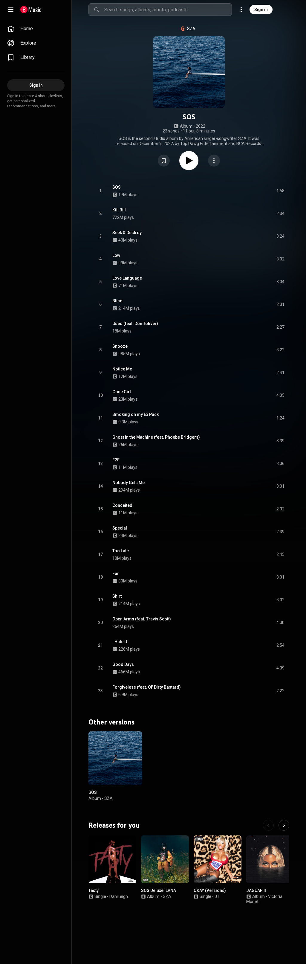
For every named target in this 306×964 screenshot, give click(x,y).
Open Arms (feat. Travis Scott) (141, 619)
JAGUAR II (256, 890)
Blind (117, 300)
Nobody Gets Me (128, 482)
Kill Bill (119, 210)
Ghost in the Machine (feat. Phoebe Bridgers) (156, 437)
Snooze (120, 346)
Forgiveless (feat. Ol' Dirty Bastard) (146, 687)
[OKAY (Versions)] (217, 859)
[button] (164, 161)
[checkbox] (280, 191)
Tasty (93, 890)
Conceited (122, 505)
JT (217, 896)
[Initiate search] (96, 9)
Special (119, 528)
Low (116, 255)
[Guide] (10, 9)
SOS (116, 187)
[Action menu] (214, 161)
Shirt (117, 596)
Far (115, 573)
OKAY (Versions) (210, 890)
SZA (191, 28)
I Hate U (119, 641)
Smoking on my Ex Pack (135, 414)
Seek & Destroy (127, 232)
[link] (35, 29)
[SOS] (115, 758)
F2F (116, 459)
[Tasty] (112, 859)
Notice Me (122, 369)
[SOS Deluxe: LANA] (165, 859)
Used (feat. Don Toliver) (135, 323)
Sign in (261, 9)
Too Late (120, 550)
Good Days (123, 664)
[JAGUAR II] (270, 859)
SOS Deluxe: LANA (158, 890)
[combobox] (168, 10)
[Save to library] (163, 160)
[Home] (31, 9)
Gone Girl (121, 391)
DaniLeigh (118, 896)
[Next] (284, 825)
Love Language (127, 278)
